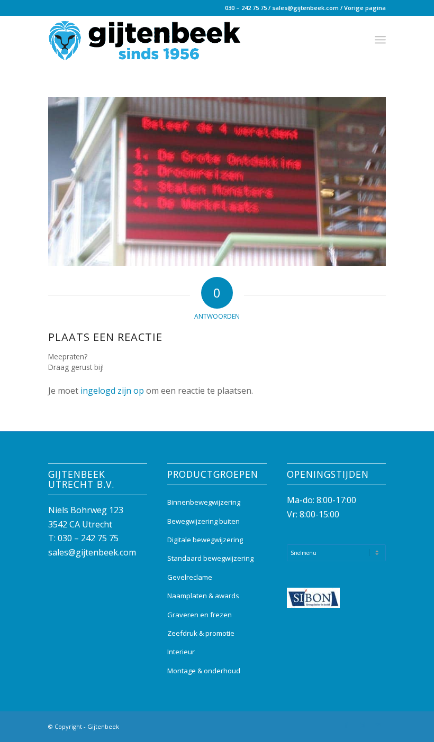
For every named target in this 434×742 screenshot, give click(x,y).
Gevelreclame (189, 577)
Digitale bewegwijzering (205, 539)
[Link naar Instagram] (362, 725)
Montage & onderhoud (203, 670)
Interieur (181, 651)
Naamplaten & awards (203, 595)
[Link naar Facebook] (346, 725)
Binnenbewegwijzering (203, 502)
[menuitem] (380, 39)
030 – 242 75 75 (246, 8)
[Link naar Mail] (378, 725)
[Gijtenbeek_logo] (144, 39)
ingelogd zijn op (112, 390)
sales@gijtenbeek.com (305, 8)
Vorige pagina (365, 8)
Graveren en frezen (199, 614)
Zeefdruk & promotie (200, 633)
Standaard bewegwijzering (210, 558)
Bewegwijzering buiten (203, 521)
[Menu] (380, 39)
